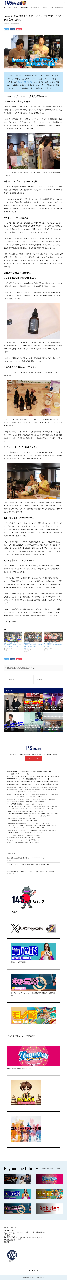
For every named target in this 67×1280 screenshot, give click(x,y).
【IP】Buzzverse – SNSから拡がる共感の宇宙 (38, 816)
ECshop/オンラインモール (22, 794)
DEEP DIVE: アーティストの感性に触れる (46, 776)
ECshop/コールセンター (45, 794)
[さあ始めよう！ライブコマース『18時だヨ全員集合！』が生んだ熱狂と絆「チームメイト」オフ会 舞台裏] (33, 637)
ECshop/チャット (54, 794)
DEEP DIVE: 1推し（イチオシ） (28, 774)
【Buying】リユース (12, 811)
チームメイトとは (9, 1236)
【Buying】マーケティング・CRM (43, 808)
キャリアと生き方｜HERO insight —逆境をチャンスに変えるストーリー (25, 835)
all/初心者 (9, 771)
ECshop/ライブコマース (31, 668)
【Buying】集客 (45, 813)
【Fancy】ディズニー (54, 813)
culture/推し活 (33, 771)
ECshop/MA (26, 791)
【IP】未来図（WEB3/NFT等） (24, 825)
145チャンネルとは (10, 1233)
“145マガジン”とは (9, 1231)
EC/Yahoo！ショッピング (23, 789)
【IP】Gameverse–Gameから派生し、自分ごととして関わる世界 (21, 818)
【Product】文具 (23, 830)
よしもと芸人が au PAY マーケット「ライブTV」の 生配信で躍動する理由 (53, 644)
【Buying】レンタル (21, 811)
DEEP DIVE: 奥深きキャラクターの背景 (19, 781)
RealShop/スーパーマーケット (27, 801)
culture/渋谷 (39, 771)
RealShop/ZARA (9, 801)
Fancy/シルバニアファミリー (37, 799)
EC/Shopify (13, 789)
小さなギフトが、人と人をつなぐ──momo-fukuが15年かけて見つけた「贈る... (28, 864)
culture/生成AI (47, 771)
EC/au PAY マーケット (42, 787)
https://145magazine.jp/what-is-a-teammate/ (19, 1068)
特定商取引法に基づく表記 (12, 1239)
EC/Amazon (33, 787)
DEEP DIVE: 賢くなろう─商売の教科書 (43, 784)
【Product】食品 (28, 832)
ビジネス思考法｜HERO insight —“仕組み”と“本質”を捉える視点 (23, 837)
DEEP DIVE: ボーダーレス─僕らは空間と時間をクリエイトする (28, 779)
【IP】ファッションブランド (11, 825)
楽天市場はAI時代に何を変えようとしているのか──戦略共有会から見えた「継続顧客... (31, 871)
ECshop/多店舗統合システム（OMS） (25, 796)
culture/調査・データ (13, 774)
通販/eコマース (18, 23)
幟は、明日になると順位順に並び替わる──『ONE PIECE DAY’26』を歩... (27, 858)
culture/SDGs (15, 771)
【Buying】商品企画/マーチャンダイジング (19, 813)
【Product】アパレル (12, 828)
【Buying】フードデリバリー (28, 808)
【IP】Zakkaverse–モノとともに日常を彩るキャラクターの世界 (20, 823)
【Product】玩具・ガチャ (34, 830)
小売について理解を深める (19, 962)
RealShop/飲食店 (26, 804)
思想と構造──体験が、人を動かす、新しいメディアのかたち (23, 1238)
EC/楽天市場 (19, 791)
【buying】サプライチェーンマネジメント (36, 806)
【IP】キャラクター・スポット (43, 823)
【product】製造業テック (52, 830)
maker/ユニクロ (52, 799)
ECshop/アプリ (10, 794)
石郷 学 (13, 667)
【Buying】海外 (36, 813)
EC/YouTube (30, 789)
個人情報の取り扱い (10, 1240)
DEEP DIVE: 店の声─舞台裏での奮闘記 (16, 668)
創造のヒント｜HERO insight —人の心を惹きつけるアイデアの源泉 (23, 842)
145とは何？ (14, 912)
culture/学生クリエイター (24, 771)
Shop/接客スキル (33, 804)
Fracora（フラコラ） (25, 82)
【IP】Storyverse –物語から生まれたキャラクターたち (23, 820)
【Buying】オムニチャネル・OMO (16, 806)
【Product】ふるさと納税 (39, 825)
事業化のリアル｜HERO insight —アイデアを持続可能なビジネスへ (24, 840)
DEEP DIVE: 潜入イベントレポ (17, 784)
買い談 (12, 23)
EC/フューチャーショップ (37, 789)
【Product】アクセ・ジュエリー (52, 825)
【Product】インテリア (24, 827)
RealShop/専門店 (40, 801)
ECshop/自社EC (37, 796)
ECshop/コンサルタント (36, 794)
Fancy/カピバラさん (16, 799)
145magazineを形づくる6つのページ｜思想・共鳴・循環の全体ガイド (25, 1232)
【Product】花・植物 (44, 830)
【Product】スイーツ (49, 827)
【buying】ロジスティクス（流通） (35, 811)
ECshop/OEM (33, 791)
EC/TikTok (16, 789)
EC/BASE (49, 787)
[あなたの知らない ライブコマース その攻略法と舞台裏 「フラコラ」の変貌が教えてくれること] (13, 637)
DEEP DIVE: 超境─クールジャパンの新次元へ (18, 787)
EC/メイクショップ (47, 789)
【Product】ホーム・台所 (12, 830)
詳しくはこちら (33, 758)
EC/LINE (9, 789)
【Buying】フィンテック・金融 (51, 806)
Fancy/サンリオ (29, 799)
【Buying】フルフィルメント (14, 808)
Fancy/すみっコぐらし (10, 799)
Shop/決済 (40, 804)
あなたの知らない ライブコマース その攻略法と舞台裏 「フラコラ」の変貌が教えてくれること (13, 644)
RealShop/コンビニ (15, 801)
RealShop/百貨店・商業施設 (14, 804)
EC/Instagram (54, 787)
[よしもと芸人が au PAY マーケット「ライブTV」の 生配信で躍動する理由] (53, 637)
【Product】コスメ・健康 (37, 828)
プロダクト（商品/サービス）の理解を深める (21, 1036)
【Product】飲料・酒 (38, 832)
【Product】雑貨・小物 (15, 832)
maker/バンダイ (45, 799)
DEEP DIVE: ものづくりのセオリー (19, 776)
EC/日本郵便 (53, 789)
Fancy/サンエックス (22, 799)
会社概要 (6, 1242)
